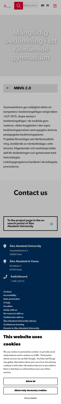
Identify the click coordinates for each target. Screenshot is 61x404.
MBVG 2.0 (22, 88)
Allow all (30, 381)
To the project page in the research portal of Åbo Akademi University (26, 223)
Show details (30, 398)
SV (42, 5)
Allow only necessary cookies (30, 390)
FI (48, 5)
